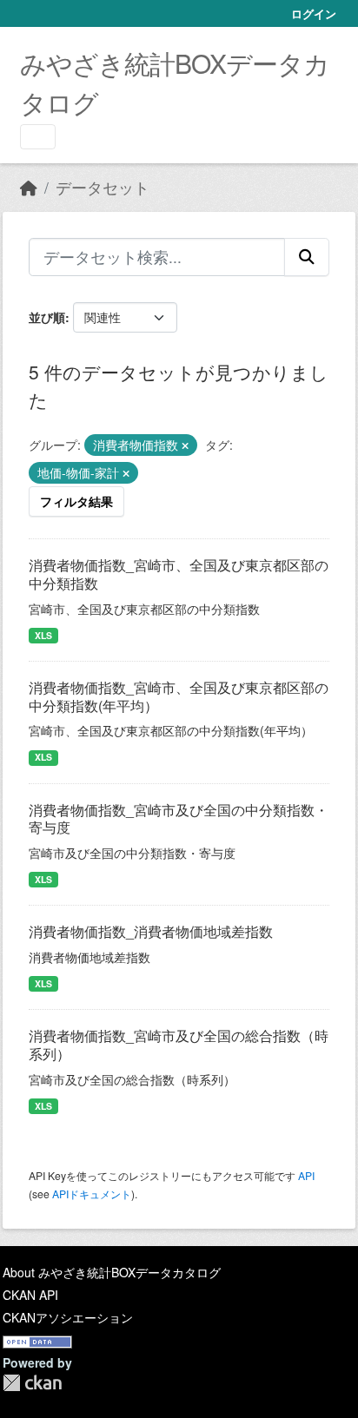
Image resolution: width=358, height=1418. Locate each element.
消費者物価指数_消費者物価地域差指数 (151, 931)
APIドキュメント (91, 1193)
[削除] (185, 445)
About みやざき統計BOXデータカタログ (112, 1272)
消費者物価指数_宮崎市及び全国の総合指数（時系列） (178, 1045)
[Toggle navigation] (38, 136)
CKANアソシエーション (68, 1317)
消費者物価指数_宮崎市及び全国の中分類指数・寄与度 (178, 819)
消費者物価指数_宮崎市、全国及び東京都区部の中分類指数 (178, 574)
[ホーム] (28, 187)
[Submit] (306, 257)
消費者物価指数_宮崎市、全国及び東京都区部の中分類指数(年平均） (178, 696)
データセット (102, 187)
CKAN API (30, 1294)
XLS (43, 635)
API (306, 1175)
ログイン (313, 13)
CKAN (32, 1383)
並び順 (47, 317)
